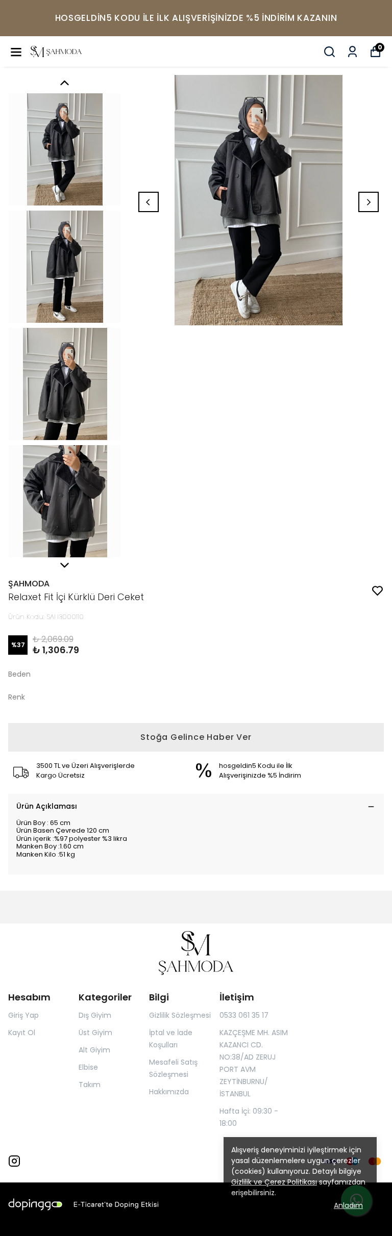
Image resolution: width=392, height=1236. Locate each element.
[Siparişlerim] (352, 51)
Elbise (88, 1067)
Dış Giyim (95, 1015)
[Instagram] (14, 1161)
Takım (90, 1084)
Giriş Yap (23, 1015)
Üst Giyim (95, 1032)
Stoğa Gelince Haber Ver (195, 737)
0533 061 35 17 (243, 1015)
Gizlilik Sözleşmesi (180, 1015)
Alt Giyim (94, 1050)
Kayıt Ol (21, 1032)
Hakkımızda (169, 1092)
